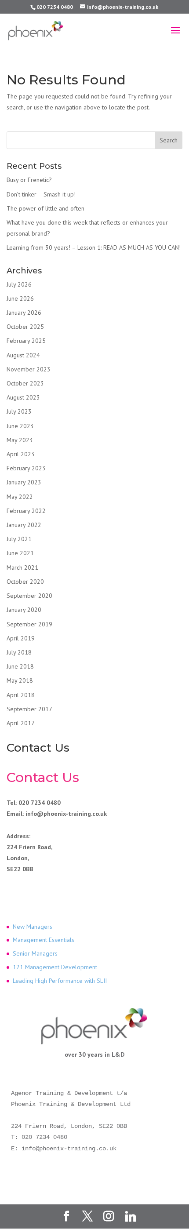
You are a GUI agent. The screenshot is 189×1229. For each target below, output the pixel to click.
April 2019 (21, 638)
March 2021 (22, 567)
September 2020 (29, 596)
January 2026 (24, 312)
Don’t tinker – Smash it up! (41, 194)
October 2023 (25, 383)
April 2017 (21, 723)
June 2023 (20, 426)
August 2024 (23, 355)
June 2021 (20, 553)
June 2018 (20, 666)
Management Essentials (43, 940)
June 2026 (20, 298)
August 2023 (23, 397)
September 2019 (29, 624)
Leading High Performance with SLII (60, 981)
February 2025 (26, 341)
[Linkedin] (130, 1216)
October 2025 (25, 327)
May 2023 (20, 440)
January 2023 (24, 482)
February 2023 (26, 468)
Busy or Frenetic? (29, 180)
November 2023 (29, 369)
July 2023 (19, 411)
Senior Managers (35, 953)
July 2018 (19, 652)
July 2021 (19, 539)
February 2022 (26, 511)
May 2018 (20, 680)
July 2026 (19, 284)
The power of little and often (45, 208)
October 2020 (25, 581)
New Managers (32, 927)
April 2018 (21, 695)
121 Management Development (55, 967)
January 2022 (24, 525)
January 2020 (24, 610)
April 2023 (21, 454)
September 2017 (29, 709)
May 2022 (20, 497)
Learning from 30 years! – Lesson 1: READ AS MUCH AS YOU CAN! (94, 247)
